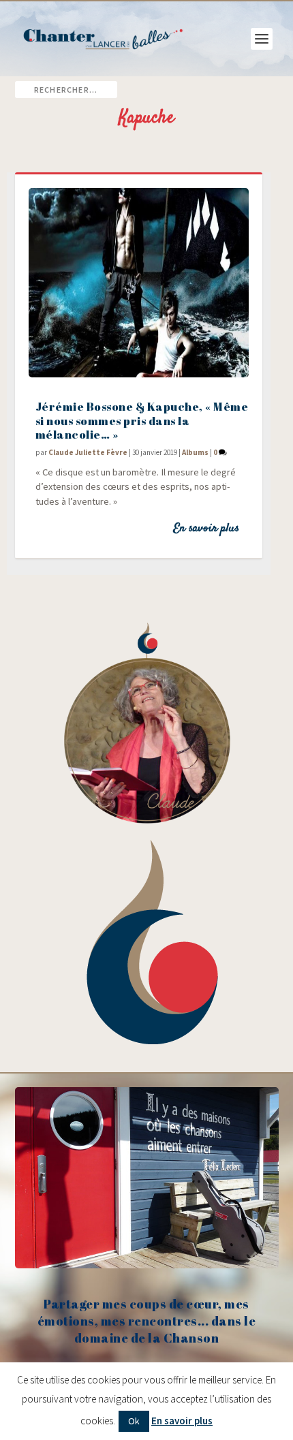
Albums (195, 452)
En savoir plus (206, 528)
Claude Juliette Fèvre (87, 452)
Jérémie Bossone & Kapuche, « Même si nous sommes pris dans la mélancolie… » (142, 420)
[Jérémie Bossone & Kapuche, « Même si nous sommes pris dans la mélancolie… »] (139, 282)
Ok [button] (134, 1421)
